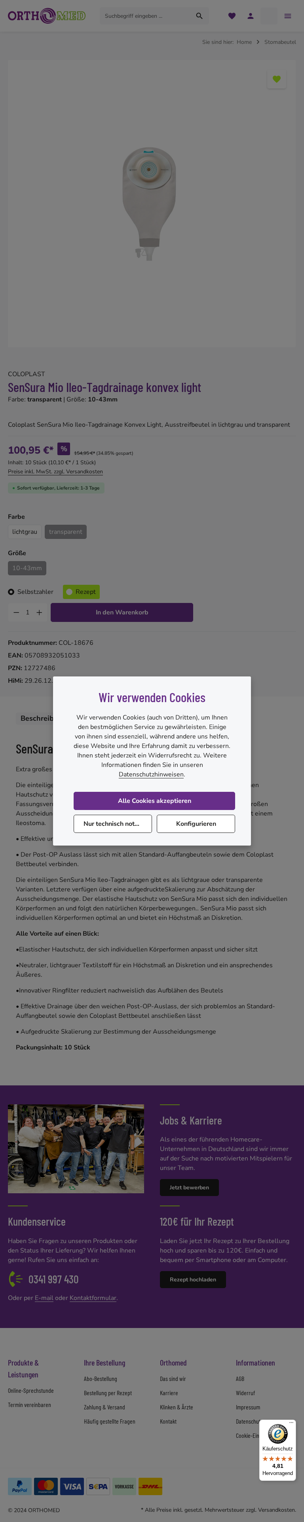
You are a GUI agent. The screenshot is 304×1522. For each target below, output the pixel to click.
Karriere (169, 1392)
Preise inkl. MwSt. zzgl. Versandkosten (55, 471)
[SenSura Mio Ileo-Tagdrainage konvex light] (151, 204)
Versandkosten (276, 1510)
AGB (240, 1378)
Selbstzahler (35, 592)
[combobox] (145, 15)
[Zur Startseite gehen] (47, 16)
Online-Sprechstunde (31, 1390)
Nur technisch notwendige (118, 823)
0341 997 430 (53, 1279)
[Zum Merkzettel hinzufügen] (276, 79)
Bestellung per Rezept (108, 1392)
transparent (65, 531)
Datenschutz (249, 1421)
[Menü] (291, 1424)
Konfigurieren (196, 823)
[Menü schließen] (287, 16)
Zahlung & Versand (104, 1407)
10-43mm (27, 568)
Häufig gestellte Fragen (109, 1421)
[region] (152, 203)
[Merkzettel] (231, 16)
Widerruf (245, 1392)
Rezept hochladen (193, 1279)
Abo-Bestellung (100, 1378)
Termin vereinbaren (29, 1404)
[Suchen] (199, 15)
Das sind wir (173, 1378)
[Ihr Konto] (250, 16)
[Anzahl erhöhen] (39, 612)
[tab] (43, 718)
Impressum (248, 1407)
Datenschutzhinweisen (151, 774)
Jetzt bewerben (189, 1187)
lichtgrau (24, 531)
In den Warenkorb (122, 612)
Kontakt (168, 1421)
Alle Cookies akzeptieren (154, 801)
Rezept (86, 592)
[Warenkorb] (268, 16)
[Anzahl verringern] (16, 612)
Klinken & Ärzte (176, 1407)
